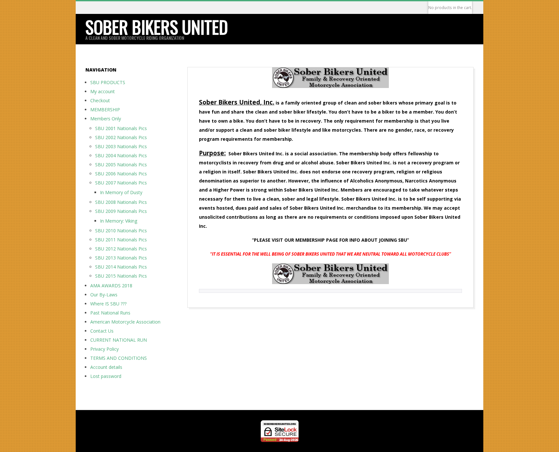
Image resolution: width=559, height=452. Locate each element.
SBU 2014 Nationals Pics (121, 267)
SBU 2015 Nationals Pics (121, 276)
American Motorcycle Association (125, 322)
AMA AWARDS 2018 (111, 285)
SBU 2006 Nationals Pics (121, 174)
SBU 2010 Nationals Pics (121, 230)
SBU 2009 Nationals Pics (121, 211)
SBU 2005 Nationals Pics (121, 164)
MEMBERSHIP (105, 109)
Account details (106, 367)
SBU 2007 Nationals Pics (121, 183)
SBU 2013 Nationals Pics (121, 258)
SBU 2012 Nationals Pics (121, 249)
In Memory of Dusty (121, 192)
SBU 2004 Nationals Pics (121, 155)
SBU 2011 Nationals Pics (121, 240)
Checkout (100, 100)
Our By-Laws (103, 295)
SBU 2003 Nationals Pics (121, 146)
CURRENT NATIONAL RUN (118, 340)
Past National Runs (110, 313)
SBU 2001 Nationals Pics (121, 128)
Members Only (105, 119)
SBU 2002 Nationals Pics (121, 137)
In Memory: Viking (118, 221)
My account (102, 91)
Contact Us (102, 331)
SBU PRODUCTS (107, 82)
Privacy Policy (104, 349)
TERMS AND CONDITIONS (118, 358)
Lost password (105, 376)
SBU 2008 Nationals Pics (121, 202)
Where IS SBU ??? (108, 304)
